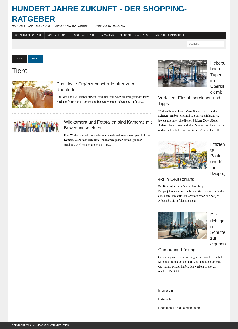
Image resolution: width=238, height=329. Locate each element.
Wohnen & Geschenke (28, 35)
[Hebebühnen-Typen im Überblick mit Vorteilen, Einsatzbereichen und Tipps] (182, 85)
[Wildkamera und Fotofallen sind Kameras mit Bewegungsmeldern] (36, 131)
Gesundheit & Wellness (134, 35)
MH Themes (62, 325)
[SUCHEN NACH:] (205, 43)
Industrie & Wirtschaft (169, 35)
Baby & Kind (107, 35)
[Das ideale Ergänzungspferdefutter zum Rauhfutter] (32, 106)
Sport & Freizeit (84, 35)
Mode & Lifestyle (57, 35)
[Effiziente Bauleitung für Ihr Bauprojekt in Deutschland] (182, 166)
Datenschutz (166, 299)
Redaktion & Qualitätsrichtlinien (179, 307)
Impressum (165, 290)
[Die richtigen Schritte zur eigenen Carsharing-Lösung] (182, 237)
